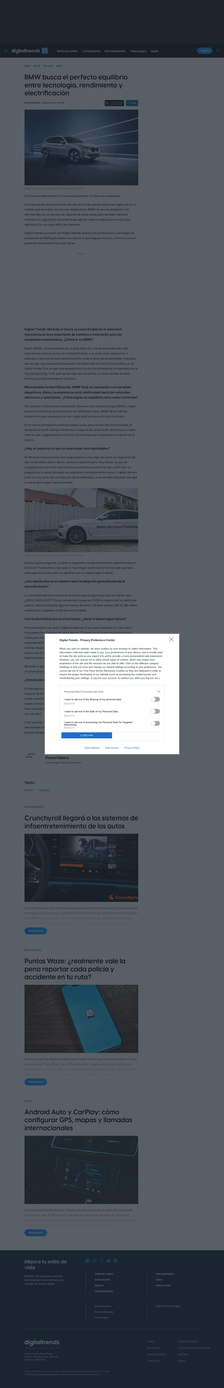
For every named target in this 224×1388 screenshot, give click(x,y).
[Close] (172, 640)
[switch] (155, 699)
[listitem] (112, 691)
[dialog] (112, 694)
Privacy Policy (131, 747)
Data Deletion (92, 747)
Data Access (112, 747)
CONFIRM (86, 735)
